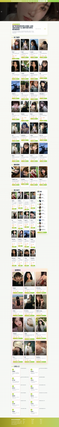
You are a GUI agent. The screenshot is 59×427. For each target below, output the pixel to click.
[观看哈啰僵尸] (25, 148)
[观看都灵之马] (34, 148)
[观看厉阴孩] (15, 106)
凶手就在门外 (20, 239)
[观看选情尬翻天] (17, 279)
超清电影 (41, 420)
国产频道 (32, 421)
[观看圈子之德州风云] (29, 302)
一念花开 (44, 400)
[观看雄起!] (29, 348)
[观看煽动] (41, 324)
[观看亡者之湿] (15, 66)
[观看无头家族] (34, 172)
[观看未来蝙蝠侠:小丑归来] (15, 172)
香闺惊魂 (32, 239)
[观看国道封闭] (15, 148)
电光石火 (32, 220)
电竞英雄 (31, 135)
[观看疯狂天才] (17, 348)
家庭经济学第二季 (43, 408)
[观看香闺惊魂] (33, 234)
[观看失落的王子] (43, 172)
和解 (40, 73)
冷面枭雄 (26, 333)
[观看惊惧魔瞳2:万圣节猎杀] (41, 302)
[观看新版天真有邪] (34, 66)
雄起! (25, 357)
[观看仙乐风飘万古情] (25, 128)
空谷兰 (13, 135)
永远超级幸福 (14, 333)
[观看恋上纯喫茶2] (43, 148)
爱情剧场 (32, 422)
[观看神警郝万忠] (20, 195)
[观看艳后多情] (33, 195)
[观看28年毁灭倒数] (25, 172)
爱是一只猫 (41, 135)
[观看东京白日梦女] (20, 215)
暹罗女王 (19, 258)
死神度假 (40, 400)
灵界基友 (21, 368)
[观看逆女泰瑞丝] (34, 44)
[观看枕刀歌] (43, 44)
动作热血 (41, 421)
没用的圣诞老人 (38, 357)
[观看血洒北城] (17, 302)
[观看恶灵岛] (26, 234)
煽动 (36, 333)
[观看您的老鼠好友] (34, 86)
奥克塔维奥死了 (33, 258)
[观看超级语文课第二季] (43, 86)
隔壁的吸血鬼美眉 (23, 368)
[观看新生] (14, 215)
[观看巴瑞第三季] (26, 215)
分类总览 (24, 421)
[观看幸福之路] (15, 44)
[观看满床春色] (14, 195)
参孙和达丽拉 (42, 400)
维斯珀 (25, 408)
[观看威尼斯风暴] (43, 106)
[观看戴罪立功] (34, 106)
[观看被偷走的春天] (14, 234)
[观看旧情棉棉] (29, 279)
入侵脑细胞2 (45, 368)
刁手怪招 (25, 258)
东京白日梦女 (20, 220)
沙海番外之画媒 (22, 408)
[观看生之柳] (25, 86)
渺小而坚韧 (25, 400)
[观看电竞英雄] (34, 128)
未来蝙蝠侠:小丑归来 (14, 179)
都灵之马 (31, 155)
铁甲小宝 (24, 408)
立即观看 (16, 58)
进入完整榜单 (42, 232)
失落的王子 (40, 179)
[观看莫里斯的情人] (25, 106)
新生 (12, 220)
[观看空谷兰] (15, 128)
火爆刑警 (40, 408)
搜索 (23, 423)
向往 (25, 368)
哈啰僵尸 (22, 155)
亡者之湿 (13, 73)
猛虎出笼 (21, 400)
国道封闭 (13, 155)
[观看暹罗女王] (20, 253)
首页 (23, 420)
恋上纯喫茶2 (41, 155)
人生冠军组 (22, 73)
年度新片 (41, 423)
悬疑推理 (32, 423)
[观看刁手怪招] (26, 253)
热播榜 (23, 422)
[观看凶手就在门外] (20, 234)
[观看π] (26, 195)
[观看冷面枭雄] (29, 324)
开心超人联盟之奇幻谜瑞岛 (41, 368)
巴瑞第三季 (25, 220)
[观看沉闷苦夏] (25, 44)
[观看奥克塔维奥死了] (33, 253)
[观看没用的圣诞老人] (41, 348)
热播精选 (32, 420)
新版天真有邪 (32, 73)
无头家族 (31, 179)
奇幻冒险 (41, 422)
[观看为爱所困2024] (15, 86)
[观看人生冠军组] (25, 66)
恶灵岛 (25, 239)
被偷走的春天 (13, 239)
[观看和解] (43, 66)
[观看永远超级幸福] (17, 324)
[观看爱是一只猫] (43, 128)
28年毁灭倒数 (23, 179)
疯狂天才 (14, 357)
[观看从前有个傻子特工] (41, 279)
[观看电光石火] (33, 215)
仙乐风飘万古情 (23, 135)
